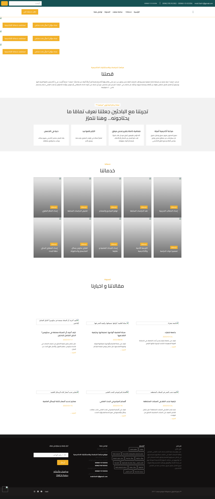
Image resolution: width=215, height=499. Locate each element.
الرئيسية (137, 12)
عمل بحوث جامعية (118, 458)
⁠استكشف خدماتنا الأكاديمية (15, 25)
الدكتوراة (141, 467)
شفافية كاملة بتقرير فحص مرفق (126, 131)
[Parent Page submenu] (125, 11)
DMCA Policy (62, 475)
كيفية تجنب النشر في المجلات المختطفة (159, 401)
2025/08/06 (118, 339)
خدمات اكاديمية (139, 471)
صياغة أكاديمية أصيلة (164, 131)
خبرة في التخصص (51, 131)
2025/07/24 (167, 336)
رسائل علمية (133, 467)
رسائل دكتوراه (139, 458)
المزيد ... (173, 346)
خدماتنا (129, 12)
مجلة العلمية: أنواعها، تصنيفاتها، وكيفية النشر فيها (109, 334)
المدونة (107, 12)
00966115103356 (185, 3)
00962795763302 (169, 3)
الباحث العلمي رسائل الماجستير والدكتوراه (132, 462)
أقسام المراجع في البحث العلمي (112, 401)
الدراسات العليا (116, 453)
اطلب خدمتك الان (30, 11)
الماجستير (116, 462)
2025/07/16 (118, 405)
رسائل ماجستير (129, 458)
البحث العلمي (128, 471)
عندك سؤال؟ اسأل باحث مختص (46, 25)
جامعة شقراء (170, 332)
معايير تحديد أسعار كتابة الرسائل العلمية (59, 401)
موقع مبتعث (133, 449)
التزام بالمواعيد (88, 131)
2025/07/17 (68, 339)
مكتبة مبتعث (117, 12)
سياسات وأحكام (61, 471)
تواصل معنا (98, 12)
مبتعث (141, 449)
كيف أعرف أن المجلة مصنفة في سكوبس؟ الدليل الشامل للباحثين (58, 334)
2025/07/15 (68, 405)
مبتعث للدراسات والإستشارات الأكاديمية (133, 453)
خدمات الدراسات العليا (121, 467)
